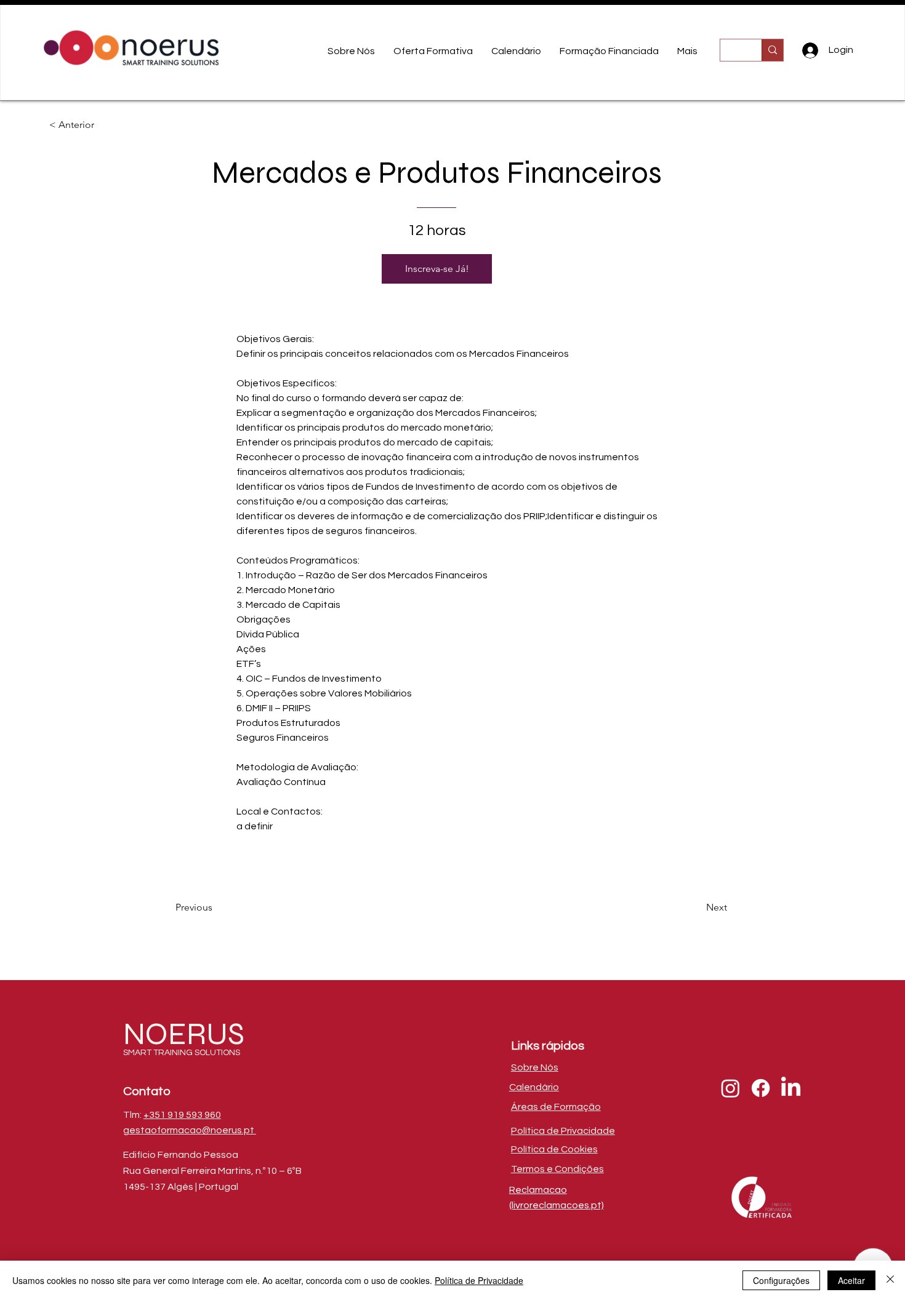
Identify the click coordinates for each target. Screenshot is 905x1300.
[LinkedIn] (791, 1088)
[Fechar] (890, 1280)
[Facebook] (761, 1088)
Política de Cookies (554, 1149)
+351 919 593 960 (182, 1115)
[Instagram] (730, 1088)
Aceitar (851, 1280)
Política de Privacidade (479, 1280)
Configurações (781, 1280)
